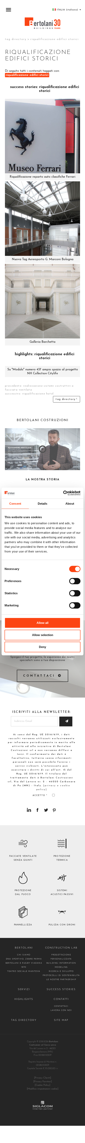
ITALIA (67, 10)
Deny (42, 647)
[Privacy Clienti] (42, 1078)
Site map (61, 1020)
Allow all (42, 622)
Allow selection (42, 635)
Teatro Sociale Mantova (23, 971)
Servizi (24, 989)
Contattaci (39, 675)
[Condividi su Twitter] (45, 810)
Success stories (61, 989)
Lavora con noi (61, 1010)
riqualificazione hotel (38, 393)
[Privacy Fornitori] (42, 1081)
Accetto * (40, 795)
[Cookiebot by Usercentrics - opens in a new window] (63, 493)
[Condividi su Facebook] (37, 810)
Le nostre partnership (61, 979)
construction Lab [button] (61, 948)
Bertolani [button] (24, 948)
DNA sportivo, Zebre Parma (24, 959)
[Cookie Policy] (42, 1085)
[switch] (74, 581)
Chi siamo (23, 955)
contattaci (61, 1006)
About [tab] (69, 503)
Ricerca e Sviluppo (61, 971)
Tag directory (15, 39)
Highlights (23, 999)
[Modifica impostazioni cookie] (42, 1089)
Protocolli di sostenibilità (61, 975)
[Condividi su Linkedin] (29, 810)
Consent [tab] (15, 503)
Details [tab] (42, 503)
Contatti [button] (61, 999)
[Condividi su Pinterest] (54, 810)
